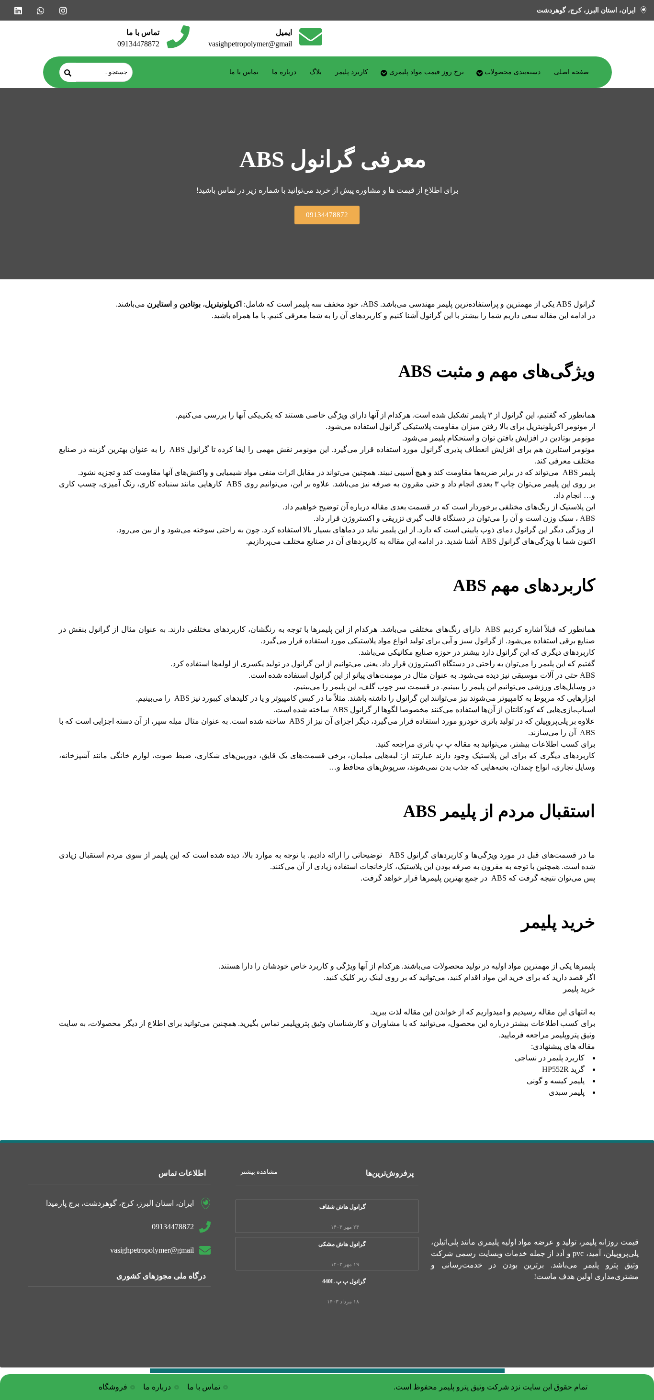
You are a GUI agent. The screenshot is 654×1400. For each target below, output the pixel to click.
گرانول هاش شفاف (342, 1206)
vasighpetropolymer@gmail (250, 44)
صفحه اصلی (571, 72)
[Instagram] (63, 10)
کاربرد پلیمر (351, 72)
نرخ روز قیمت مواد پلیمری (426, 72)
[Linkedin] (18, 10)
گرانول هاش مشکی (342, 1244)
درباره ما (284, 72)
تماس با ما (244, 72)
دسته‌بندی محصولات (513, 72)
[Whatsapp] (40, 10)
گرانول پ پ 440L (344, 1281)
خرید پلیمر (579, 989)
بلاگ (316, 72)
